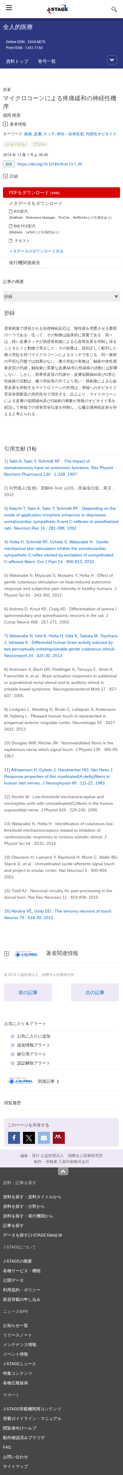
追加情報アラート (33, 1045)
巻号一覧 (47, 61)
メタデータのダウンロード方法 (36, 251)
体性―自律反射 (70, 133)
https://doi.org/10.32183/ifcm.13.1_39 (49, 164)
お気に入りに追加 (33, 1036)
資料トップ (17, 61)
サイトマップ (15, 1466)
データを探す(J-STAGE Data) (30, 1235)
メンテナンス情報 (19, 1344)
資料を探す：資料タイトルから (32, 1196)
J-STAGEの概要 (17, 1261)
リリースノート (17, 1335)
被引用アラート (31, 1054)
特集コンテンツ (17, 1373)
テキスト (22, 240)
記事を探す (13, 1225)
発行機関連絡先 (24, 262)
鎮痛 (28, 133)
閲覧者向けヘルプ (19, 1428)
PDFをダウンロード (34, 192)
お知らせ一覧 (15, 1325)
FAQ (7, 1447)
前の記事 (28, 992)
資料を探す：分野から (24, 1206)
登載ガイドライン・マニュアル (32, 1418)
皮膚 (37, 133)
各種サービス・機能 (22, 1270)
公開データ (13, 1280)
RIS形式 (21, 211)
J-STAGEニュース (19, 1363)
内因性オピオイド (101, 133)
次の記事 (94, 992)
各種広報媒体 (15, 1383)
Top (63, 1171)
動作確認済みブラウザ (24, 1437)
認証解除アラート (33, 1063)
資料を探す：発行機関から (28, 1216)
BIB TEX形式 (25, 226)
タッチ (49, 133)
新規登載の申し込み (22, 1299)
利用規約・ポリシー (22, 1289)
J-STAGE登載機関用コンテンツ (32, 1409)
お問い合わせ (15, 1456)
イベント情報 (15, 1354)
